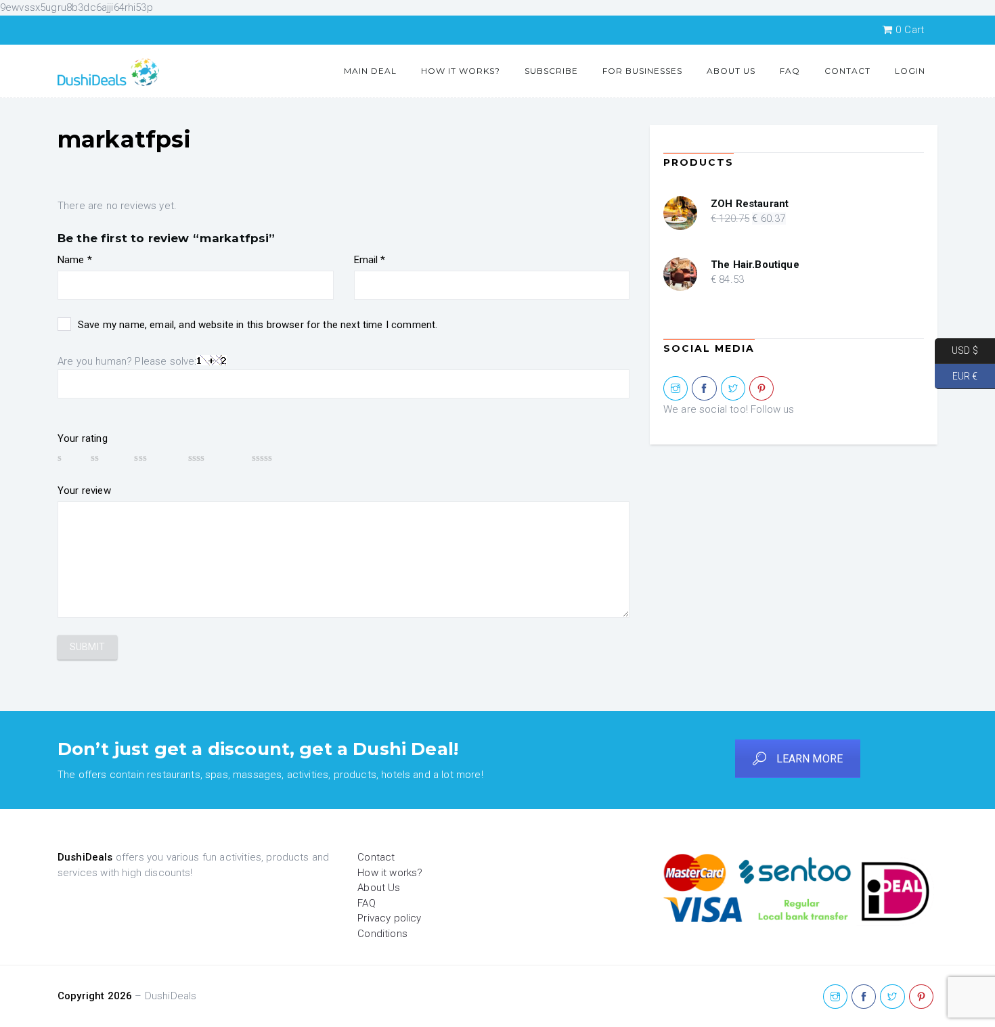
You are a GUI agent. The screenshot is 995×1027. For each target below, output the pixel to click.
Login (910, 71)
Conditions (382, 934)
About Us (731, 71)
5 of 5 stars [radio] (282, 457)
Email (370, 260)
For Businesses (642, 71)
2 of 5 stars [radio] (106, 457)
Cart (910, 30)
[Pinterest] (761, 389)
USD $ (956, 350)
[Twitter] (733, 389)
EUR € (956, 375)
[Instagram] (675, 389)
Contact (847, 71)
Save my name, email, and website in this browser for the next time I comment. (257, 325)
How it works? (460, 71)
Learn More (809, 758)
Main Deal (370, 71)
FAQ (790, 71)
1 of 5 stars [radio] (68, 457)
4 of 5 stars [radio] (213, 457)
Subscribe (551, 71)
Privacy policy (389, 918)
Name (75, 260)
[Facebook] (704, 389)
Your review (84, 490)
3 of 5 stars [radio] (154, 457)
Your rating (83, 438)
